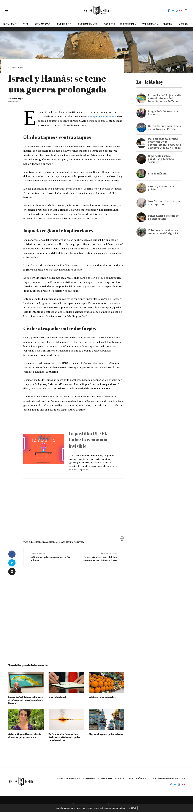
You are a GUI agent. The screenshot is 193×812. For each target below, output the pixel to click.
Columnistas (42, 24)
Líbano (69, 542)
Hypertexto (64, 24)
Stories (167, 24)
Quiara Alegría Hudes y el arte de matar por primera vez (24, 736)
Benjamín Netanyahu (102, 116)
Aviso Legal (89, 779)
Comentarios (105, 779)
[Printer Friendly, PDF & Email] (122, 538)
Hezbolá (53, 542)
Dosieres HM (126, 24)
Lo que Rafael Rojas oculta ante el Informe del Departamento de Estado (25, 699)
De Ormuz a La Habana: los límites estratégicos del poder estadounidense (64, 737)
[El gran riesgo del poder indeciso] (106, 719)
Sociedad (109, 24)
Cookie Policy (118, 808)
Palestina (79, 542)
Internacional (15, 67)
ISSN (131, 779)
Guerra (37, 542)
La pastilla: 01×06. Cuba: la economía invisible (88, 439)
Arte (25, 24)
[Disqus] (66, 612)
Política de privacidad (68, 779)
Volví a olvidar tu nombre (102, 696)
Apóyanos (141, 779)
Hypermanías (148, 24)
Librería (183, 24)
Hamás (45, 542)
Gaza (31, 542)
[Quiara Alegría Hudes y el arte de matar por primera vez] (26, 719)
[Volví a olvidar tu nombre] (106, 682)
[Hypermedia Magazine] (96, 11)
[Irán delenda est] (66, 682)
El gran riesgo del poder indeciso (106, 734)
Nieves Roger (17, 99)
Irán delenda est (57, 696)
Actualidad (9, 24)
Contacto (120, 779)
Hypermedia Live (87, 24)
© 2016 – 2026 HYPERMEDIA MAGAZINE (167, 779)
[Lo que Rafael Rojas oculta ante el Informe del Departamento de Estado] (26, 682)
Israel (62, 542)
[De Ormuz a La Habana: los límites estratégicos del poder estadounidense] (66, 719)
